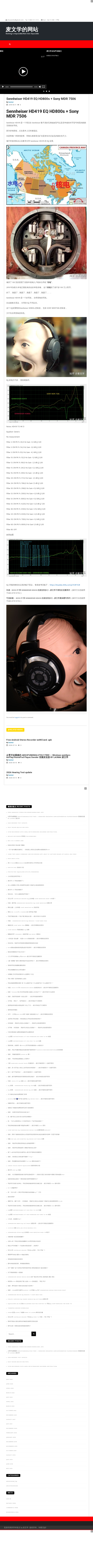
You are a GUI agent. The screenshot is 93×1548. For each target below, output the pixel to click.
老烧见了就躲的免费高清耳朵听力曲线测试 (21, 1108)
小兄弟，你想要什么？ (14, 1219)
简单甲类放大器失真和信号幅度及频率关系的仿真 (23, 1321)
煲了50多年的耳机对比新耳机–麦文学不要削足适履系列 (25, 1152)
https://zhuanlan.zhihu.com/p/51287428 (65, 585)
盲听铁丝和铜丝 (12, 1010)
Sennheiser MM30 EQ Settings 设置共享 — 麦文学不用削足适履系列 (30, 1224)
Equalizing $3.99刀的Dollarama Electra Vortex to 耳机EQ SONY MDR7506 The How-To (40, 1304)
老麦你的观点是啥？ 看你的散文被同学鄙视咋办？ (23, 1179)
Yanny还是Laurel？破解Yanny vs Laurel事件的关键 (25, 1313)
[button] (23, 71)
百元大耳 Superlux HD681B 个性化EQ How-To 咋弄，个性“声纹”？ (30, 1317)
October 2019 (11, 1451)
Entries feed (11, 1503)
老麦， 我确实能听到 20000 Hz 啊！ (19, 1054)
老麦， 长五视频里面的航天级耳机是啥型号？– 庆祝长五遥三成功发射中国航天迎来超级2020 (36, 1175)
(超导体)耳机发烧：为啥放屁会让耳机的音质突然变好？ (25, 1019)
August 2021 (10, 1419)
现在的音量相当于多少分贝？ (17, 952)
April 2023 (9, 1402)
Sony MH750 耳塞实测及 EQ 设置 (18, 930)
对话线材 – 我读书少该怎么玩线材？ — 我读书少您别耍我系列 (27, 1023)
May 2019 (9, 1468)
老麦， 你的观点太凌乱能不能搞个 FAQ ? (20, 1157)
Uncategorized (12, 1486)
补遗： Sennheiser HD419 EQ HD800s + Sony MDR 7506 (27, 921)
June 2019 (9, 1464)
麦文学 (26, 1527)
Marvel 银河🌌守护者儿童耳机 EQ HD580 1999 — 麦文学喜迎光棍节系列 (31, 1099)
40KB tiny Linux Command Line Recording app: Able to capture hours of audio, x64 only (42, 854)
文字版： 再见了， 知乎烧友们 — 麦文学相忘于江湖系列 (25, 1001)
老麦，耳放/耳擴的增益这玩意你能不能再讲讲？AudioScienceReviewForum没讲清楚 (35, 1050)
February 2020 (11, 1433)
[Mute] (40, 87)
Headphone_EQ (11, 1481)
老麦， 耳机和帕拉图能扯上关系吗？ (19, 1059)
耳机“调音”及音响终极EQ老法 (17, 979)
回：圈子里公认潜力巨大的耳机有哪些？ (20, 1117)
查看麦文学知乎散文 (52, 56)
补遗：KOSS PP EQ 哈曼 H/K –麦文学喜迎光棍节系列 (24, 1081)
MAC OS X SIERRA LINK (15, 841)
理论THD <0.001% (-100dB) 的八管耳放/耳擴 (22, 912)
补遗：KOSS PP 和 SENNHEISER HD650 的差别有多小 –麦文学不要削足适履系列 (33, 988)
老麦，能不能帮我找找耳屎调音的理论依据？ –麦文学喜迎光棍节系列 (29, 1077)
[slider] (21, 86)
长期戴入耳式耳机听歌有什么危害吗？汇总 (21, 974)
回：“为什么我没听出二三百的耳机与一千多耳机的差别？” (25, 1121)
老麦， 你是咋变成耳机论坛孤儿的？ (19, 1112)
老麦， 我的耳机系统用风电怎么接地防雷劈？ (21, 1143)
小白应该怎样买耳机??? (15, 876)
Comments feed (12, 1508)
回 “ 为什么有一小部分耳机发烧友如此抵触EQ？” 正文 (24, 1192)
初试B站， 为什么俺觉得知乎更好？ (19, 894)
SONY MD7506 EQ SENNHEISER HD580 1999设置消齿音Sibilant (29, 1130)
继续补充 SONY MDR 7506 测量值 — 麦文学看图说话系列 (26, 925)
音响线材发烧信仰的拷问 (15, 1259)
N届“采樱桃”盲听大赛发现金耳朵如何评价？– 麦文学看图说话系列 (28, 961)
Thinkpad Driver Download (18, 1308)
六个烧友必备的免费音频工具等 (17, 1094)
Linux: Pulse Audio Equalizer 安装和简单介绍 (24, 1166)
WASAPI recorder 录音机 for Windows (22, 836)
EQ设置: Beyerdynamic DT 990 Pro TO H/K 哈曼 (24, 1041)
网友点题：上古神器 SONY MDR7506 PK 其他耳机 (23, 908)
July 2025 (9, 1397)
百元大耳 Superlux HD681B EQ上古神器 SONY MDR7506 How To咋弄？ (32, 899)
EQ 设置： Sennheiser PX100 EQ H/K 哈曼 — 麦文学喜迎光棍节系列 (30, 1086)
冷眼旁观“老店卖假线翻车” (16, 1237)
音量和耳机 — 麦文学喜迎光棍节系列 (19, 1103)
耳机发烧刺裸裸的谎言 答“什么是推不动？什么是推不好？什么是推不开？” (30, 983)
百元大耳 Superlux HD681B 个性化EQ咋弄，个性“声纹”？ (26, 1250)
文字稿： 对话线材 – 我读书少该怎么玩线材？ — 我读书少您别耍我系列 (30, 1028)
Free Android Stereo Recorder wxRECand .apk (29, 740)
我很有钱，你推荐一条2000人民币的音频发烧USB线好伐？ (26, 1046)
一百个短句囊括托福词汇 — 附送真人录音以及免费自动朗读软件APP (29, 850)
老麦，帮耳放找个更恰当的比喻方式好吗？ (21, 1286)
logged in (18, 717)
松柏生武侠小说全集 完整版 (16, 845)
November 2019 (11, 1446)
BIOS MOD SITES (13, 859)
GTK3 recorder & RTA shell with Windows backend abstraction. (32, 832)
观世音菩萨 (11, 1197)
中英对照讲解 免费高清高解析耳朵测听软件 (21, 1032)
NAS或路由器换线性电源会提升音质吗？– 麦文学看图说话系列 (27, 948)
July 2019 (9, 1460)
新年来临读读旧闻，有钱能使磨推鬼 (19, 1264)
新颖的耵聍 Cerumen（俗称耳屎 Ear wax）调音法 (24, 934)
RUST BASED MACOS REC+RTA (18, 827)
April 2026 (10, 1388)
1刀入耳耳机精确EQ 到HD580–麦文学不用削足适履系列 (25, 957)
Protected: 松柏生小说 (16, 868)
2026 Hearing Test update (19, 772)
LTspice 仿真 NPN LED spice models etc (22, 1228)
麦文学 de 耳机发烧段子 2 (16, 881)
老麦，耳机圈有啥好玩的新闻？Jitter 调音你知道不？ (24, 1161)
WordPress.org (12, 1512)
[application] (23, 71)
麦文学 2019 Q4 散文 (14, 1170)
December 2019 (11, 1442)
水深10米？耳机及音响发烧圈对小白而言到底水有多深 (24, 1241)
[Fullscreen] (43, 87)
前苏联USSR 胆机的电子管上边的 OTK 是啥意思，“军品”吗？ (27, 1281)
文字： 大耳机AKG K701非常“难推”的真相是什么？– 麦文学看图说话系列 (30, 1014)
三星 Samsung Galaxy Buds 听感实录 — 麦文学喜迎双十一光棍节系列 (31, 1063)
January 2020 (11, 1437)
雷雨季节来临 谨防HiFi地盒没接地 (18, 1255)
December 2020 (11, 1428)
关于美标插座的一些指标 (15, 1273)
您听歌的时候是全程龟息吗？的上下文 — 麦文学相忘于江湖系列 (27, 1005)
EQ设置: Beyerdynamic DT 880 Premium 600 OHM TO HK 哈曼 (29, 1037)
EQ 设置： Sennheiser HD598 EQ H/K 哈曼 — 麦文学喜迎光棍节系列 (30, 1090)
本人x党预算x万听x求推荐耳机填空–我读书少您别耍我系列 (26, 885)
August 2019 (11, 1455)
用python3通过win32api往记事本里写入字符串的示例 (25, 863)
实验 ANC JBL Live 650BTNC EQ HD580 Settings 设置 (26, 1139)
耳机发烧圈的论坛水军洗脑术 (17, 970)
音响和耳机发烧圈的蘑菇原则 (17, 965)
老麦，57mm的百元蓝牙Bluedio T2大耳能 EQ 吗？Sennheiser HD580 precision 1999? (37, 1290)
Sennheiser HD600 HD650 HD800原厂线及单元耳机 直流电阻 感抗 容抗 (31, 1277)
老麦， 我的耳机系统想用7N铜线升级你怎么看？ (22, 1148)
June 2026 (9, 1384)
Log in (8, 1499)
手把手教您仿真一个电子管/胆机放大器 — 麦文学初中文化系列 (27, 916)
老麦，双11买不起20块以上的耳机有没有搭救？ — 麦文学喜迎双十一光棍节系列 (32, 1068)
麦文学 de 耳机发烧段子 (15, 890)
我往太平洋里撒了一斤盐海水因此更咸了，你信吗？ (23, 1246)
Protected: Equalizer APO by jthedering (23, 872)
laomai (11, 102)
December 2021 (11, 1415)
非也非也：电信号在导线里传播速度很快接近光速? (23, 943)
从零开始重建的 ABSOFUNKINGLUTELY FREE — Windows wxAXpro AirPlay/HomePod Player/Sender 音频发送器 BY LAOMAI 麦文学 (38, 756)
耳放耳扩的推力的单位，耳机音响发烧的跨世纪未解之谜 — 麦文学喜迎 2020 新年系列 (34, 1184)
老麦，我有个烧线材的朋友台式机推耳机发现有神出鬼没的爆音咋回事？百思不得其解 (34, 1135)
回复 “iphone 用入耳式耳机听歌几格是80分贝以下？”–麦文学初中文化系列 (31, 992)
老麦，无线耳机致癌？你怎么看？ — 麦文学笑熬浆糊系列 (25, 997)
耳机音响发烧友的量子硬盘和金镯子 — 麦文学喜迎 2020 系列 (26, 1126)
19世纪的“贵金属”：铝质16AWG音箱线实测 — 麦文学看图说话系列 (28, 939)
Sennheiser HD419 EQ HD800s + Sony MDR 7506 (25, 1295)
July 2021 (9, 1424)
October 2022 (11, 1411)
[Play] (3, 87)
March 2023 (10, 1406)
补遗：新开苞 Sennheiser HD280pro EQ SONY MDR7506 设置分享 (30, 903)
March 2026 (10, 1393)
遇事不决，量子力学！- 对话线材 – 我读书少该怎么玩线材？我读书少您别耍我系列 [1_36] (35, 1201)
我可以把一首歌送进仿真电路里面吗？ (19, 1326)
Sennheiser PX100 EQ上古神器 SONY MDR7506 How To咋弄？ (29, 1232)
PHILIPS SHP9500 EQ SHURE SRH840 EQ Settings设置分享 (28, 1299)
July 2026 (9, 1379)
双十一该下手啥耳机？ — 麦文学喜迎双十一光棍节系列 (24, 1072)
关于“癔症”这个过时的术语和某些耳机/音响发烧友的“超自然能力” (28, 1268)
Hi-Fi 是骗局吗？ (13, 1188)
